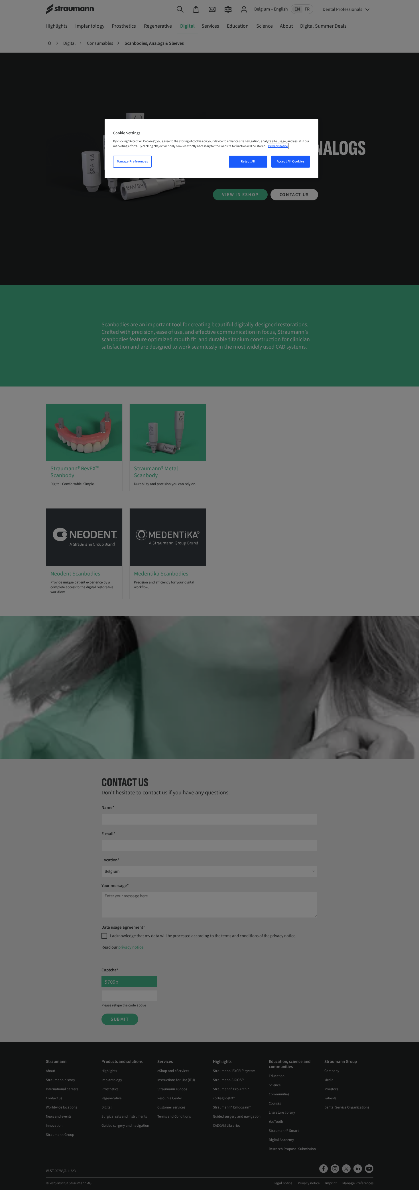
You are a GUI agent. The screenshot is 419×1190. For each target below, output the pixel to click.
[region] (211, 148)
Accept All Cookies (290, 161)
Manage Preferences (132, 161)
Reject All (248, 161)
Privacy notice (278, 146)
